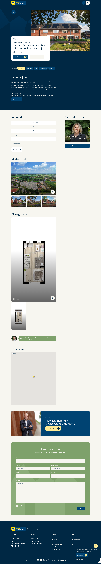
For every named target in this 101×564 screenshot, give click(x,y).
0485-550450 (17, 541)
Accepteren (80, 555)
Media (36, 68)
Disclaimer (34, 560)
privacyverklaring (32, 505)
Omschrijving (21, 68)
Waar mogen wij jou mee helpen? (24, 458)
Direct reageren (18, 57)
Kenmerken (29, 68)
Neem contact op (77, 146)
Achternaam (54, 465)
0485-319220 (37, 541)
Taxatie (56, 542)
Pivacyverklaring (27, 560)
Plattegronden (43, 68)
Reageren (51, 68)
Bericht (18, 480)
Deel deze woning (35, 57)
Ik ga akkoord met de (27, 505)
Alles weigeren (79, 559)
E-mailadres (54, 472)
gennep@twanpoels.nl (19, 543)
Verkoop (56, 537)
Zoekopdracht (57, 549)
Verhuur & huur (57, 547)
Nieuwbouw (77, 539)
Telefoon (18, 472)
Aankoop (56, 539)
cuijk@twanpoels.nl (38, 543)
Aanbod (76, 537)
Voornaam (19, 465)
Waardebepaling (58, 544)
